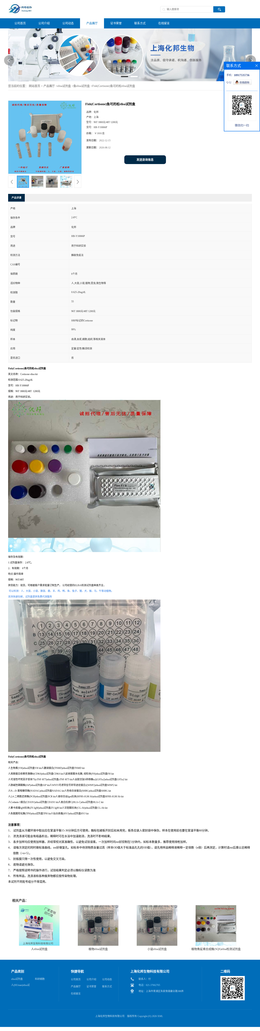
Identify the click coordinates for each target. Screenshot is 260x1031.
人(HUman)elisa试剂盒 (20, 986)
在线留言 (76, 993)
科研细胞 (40, 979)
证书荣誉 (91, 986)
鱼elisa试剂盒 (81, 86)
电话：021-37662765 (149, 985)
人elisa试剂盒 (39, 949)
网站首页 (34, 86)
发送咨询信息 (145, 159)
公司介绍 (91, 979)
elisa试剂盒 (64, 86)
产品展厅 (49, 86)
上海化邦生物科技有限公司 (110, 1016)
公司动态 (107, 979)
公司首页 (76, 979)
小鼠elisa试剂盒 (157, 949)
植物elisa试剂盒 (98, 949)
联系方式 (107, 986)
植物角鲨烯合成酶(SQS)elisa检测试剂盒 (216, 949)
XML (160, 1016)
